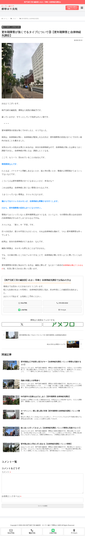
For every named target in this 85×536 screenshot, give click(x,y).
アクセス (63, 310)
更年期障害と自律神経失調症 (12, 27)
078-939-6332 (63, 303)
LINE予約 (24, 310)
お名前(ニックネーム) (11, 496)
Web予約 (24, 303)
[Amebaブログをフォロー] (63, 324)
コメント (6, 471)
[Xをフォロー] (22, 324)
